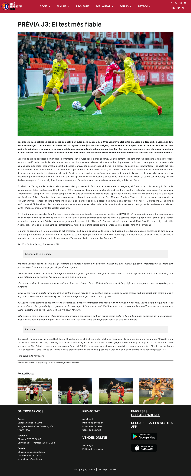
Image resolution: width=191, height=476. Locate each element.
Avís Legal (87, 419)
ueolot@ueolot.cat (36, 452)
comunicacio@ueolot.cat (30, 459)
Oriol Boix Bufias (27, 363)
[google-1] (144, 434)
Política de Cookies (92, 426)
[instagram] (181, 3)
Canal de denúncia (91, 430)
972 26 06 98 (34, 439)
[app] (144, 445)
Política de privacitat (92, 422)
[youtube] (185, 3)
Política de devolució (93, 449)
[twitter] (176, 3)
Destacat (59, 363)
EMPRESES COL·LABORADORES (145, 413)
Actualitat (51, 363)
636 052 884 (48, 442)
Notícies (75, 363)
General (67, 363)
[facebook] (171, 3)
